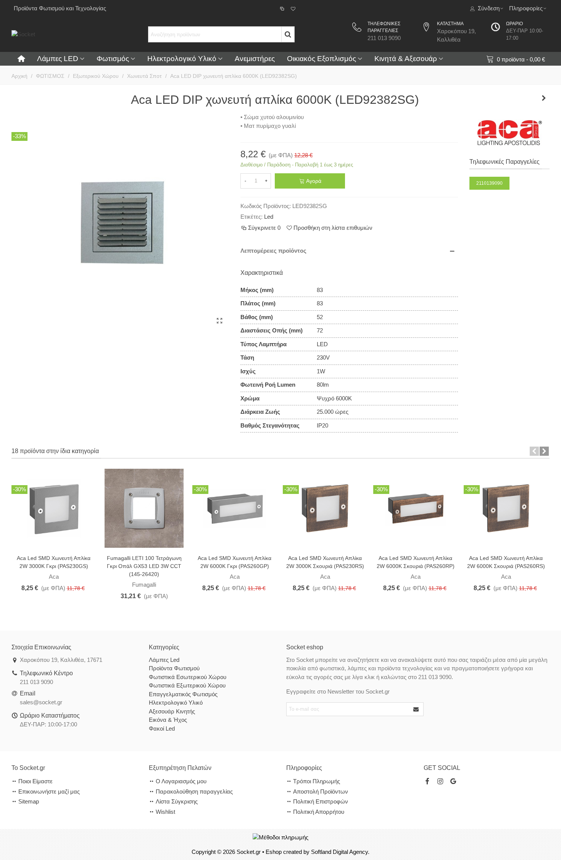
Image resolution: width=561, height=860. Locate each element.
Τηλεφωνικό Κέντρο (46, 673)
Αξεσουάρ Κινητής (172, 711)
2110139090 (489, 183)
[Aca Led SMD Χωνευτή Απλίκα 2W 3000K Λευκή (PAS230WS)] (53, 508)
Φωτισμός (113, 59)
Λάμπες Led (164, 660)
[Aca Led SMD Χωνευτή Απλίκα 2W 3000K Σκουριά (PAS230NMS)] (325, 508)
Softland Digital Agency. (340, 852)
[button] (534, 451)
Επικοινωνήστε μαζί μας (49, 791)
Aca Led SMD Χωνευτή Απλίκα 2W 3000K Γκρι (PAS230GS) (53, 562)
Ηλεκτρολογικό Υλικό (181, 59)
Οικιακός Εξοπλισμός (321, 59)
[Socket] (68, 34)
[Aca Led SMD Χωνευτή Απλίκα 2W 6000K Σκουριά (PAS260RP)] (415, 508)
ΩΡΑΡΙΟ (514, 23)
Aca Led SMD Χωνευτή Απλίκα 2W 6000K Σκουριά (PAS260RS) (506, 562)
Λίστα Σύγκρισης (177, 801)
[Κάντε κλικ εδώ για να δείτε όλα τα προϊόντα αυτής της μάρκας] (509, 133)
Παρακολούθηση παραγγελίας (194, 791)
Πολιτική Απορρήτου (318, 811)
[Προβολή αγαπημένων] (293, 8)
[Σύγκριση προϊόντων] (282, 8)
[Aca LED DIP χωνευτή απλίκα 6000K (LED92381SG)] (544, 98)
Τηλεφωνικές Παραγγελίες (504, 161)
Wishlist (165, 811)
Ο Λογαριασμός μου (181, 781)
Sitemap (28, 801)
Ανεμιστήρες (255, 59)
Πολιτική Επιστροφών (320, 801)
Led (268, 216)
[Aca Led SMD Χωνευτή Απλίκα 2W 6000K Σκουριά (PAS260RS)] (506, 508)
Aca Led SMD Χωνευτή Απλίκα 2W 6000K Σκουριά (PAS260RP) (416, 562)
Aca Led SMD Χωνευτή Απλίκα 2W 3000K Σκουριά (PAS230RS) (325, 562)
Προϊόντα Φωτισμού (174, 668)
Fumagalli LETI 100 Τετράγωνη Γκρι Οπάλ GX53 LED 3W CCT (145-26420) (144, 566)
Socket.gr (249, 852)
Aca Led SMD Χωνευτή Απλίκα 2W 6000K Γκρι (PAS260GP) (234, 562)
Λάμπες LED (57, 59)
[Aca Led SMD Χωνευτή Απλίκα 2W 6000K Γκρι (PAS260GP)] (234, 508)
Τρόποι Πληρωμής (316, 781)
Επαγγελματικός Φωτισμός (183, 694)
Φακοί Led (162, 728)
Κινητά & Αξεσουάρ (405, 59)
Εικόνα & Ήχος (168, 719)
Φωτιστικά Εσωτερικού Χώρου (187, 677)
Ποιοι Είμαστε (35, 781)
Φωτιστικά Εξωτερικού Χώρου (187, 685)
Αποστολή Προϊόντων (320, 791)
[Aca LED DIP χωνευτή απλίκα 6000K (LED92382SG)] (219, 321)
